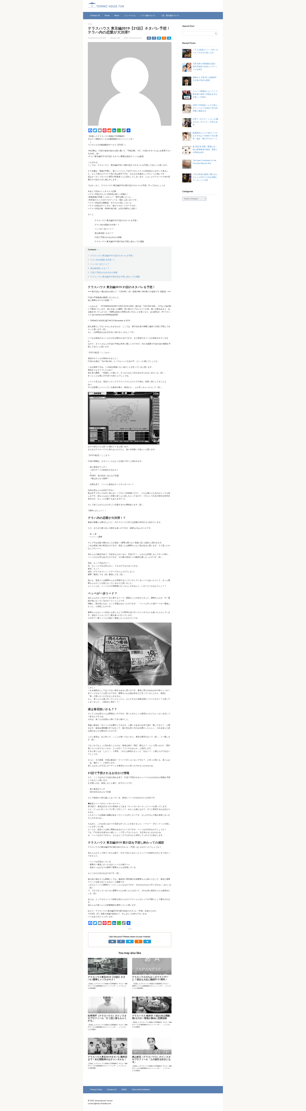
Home (107, 15)
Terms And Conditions (140, 1089)
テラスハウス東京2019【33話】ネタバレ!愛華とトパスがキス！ (106, 978)
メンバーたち (129, 15)
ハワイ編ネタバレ (148, 15)
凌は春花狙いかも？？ (99, 268)
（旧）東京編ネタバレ (169, 15)
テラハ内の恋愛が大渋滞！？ (102, 260)
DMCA (124, 1089)
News (116, 15)
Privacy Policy (96, 1089)
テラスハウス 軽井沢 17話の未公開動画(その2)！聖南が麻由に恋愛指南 (151, 1017)
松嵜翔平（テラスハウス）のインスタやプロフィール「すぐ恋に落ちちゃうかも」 (107, 1018)
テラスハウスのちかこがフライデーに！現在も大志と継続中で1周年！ (150, 978)
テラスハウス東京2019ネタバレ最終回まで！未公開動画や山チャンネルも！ (107, 1058)
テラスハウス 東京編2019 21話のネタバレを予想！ (112, 255)
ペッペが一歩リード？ (99, 264)
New (118, 38)
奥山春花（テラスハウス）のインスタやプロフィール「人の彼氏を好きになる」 (151, 1059)
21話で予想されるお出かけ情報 (103, 272)
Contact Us (95, 15)
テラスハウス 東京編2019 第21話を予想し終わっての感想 (115, 276)
